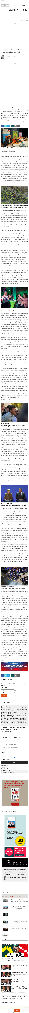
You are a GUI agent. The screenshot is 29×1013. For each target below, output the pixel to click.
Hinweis (20, 724)
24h (3, 896)
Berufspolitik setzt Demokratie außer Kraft (13, 589)
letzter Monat (16, 896)
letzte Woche (8, 896)
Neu (15, 892)
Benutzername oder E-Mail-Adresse (10, 747)
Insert (16, 1010)
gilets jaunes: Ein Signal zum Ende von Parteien (14, 207)
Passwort (3, 752)
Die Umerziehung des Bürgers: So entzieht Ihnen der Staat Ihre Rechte (19, 988)
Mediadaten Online (6, 1000)
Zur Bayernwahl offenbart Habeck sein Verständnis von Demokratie (13, 426)
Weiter (3, 695)
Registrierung (12, 744)
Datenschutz (5, 998)
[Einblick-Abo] (15, 830)
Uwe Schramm (12, 56)
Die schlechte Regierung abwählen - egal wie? (14, 505)
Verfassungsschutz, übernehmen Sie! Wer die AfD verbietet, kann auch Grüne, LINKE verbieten (14, 961)
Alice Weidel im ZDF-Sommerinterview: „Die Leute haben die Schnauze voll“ (19, 901)
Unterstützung (15, 996)
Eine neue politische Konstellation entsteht (13, 311)
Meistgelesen (7, 892)
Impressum (22, 996)
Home (3, 996)
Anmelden (4, 744)
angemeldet (10, 727)
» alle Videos (26, 939)
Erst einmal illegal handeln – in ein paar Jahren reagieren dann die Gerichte (19, 974)
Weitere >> (5, 935)
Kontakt (8, 996)
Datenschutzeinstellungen (16, 998)
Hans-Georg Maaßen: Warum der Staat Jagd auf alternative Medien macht (18, 981)
